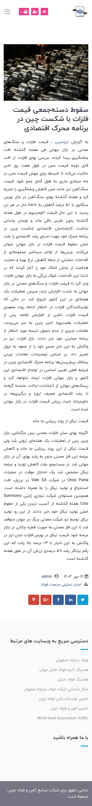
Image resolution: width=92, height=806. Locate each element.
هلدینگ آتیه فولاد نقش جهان (63, 670)
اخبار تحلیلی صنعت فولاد (60, 584)
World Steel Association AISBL (62, 718)
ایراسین (61, 142)
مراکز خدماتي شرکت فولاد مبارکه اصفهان (56, 689)
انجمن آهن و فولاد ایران (69, 708)
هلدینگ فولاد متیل (73, 679)
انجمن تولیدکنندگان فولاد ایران (63, 699)
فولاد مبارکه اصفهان (72, 660)
